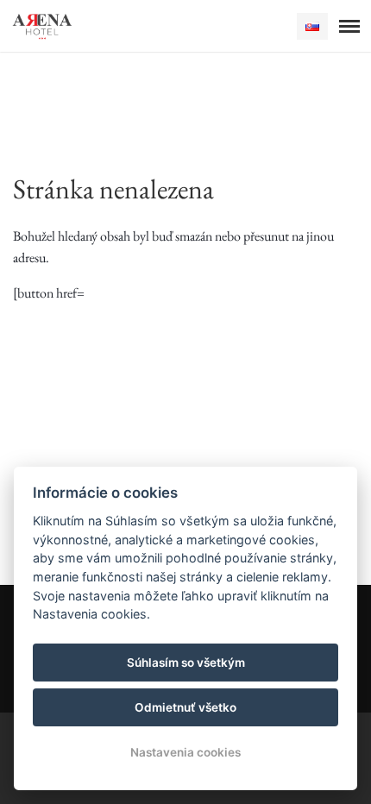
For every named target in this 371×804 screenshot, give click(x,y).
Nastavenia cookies (185, 752)
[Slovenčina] (312, 26)
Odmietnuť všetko (185, 707)
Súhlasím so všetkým (186, 662)
